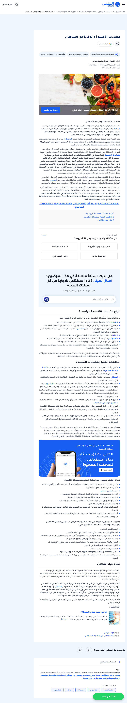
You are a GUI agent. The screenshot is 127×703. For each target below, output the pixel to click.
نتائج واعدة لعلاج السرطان (94, 611)
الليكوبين (114, 335)
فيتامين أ (80, 328)
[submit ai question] (46, 299)
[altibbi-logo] (111, 4)
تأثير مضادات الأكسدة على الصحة (53, 54)
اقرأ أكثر (63, 619)
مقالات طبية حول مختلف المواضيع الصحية (95, 11)
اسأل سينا (108, 470)
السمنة (117, 128)
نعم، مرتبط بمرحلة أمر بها (99, 246)
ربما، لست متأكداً (99, 256)
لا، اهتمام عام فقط (60, 246)
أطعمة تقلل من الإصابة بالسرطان (100, 635)
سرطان (81, 690)
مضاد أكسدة (108, 690)
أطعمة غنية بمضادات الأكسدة (103, 54)
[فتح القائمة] (123, 4)
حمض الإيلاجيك (101, 402)
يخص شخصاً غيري (60, 256)
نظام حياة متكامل (104, 220)
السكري (53, 180)
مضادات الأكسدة (112, 155)
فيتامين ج (93, 690)
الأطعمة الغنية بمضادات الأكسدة (98, 217)
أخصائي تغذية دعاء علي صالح (104, 61)
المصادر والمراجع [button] (108, 662)
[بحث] (16, 4)
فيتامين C (113, 402)
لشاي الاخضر (106, 490)
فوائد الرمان (109, 632)
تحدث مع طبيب (51, 109)
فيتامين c (114, 322)
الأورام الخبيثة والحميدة (67, 11)
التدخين (58, 586)
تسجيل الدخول (7, 4)
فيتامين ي (57, 690)
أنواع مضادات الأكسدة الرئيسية (99, 213)
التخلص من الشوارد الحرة (78, 54)
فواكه (69, 690)
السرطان (68, 139)
